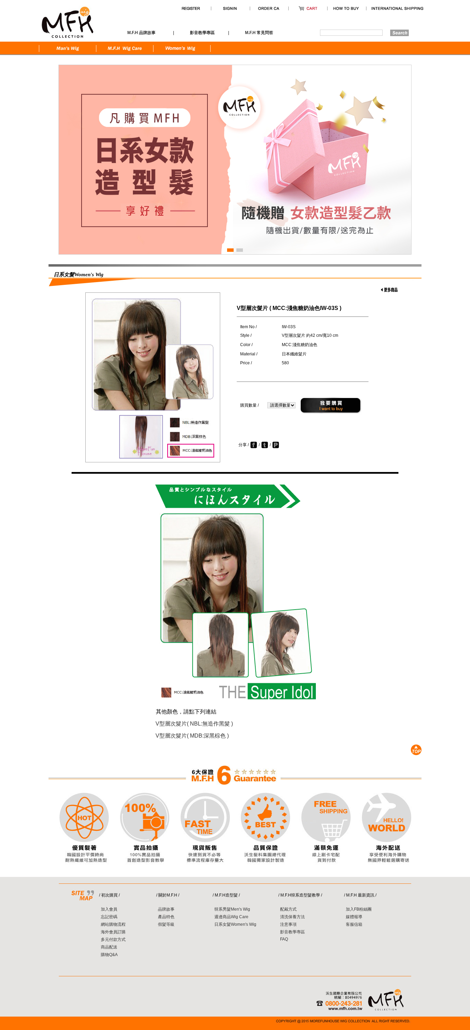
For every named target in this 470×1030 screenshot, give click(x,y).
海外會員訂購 (113, 932)
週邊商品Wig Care (231, 916)
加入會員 (109, 909)
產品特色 (166, 916)
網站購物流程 (113, 924)
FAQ (284, 939)
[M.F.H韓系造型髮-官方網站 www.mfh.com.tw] (67, 40)
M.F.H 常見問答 (259, 32)
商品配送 (109, 947)
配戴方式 (288, 909)
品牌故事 (166, 909)
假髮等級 (166, 924)
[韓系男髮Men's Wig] (67, 53)
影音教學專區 (292, 932)
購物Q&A (109, 954)
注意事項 (288, 924)
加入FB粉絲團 (359, 909)
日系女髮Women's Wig (235, 924)
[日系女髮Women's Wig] (182, 53)
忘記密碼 (109, 916)
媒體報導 (354, 916)
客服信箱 (354, 924)
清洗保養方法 (292, 916)
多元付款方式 (113, 939)
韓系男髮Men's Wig (232, 909)
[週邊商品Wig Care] (124, 53)
